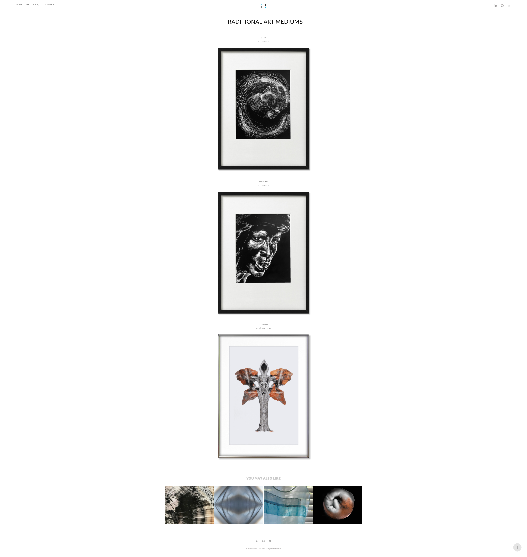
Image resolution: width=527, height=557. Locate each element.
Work (19, 5)
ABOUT (37, 5)
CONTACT (49, 5)
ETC (28, 5)
